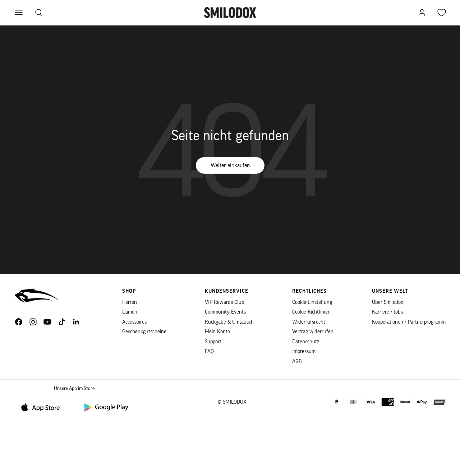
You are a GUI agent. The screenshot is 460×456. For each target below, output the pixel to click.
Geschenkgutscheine (144, 331)
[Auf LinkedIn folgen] (76, 322)
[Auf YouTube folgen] (47, 322)
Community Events (225, 312)
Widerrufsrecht (308, 322)
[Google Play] (105, 407)
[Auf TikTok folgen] (62, 322)
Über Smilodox (387, 302)
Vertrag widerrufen (313, 331)
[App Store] (43, 407)
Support (213, 341)
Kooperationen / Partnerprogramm (409, 322)
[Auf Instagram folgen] (33, 322)
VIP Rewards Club (224, 302)
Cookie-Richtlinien (311, 312)
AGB (297, 361)
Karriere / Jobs (387, 312)
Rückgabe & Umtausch (229, 322)
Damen (129, 312)
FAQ (209, 351)
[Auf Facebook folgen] (18, 322)
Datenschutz (305, 341)
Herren (129, 302)
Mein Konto (217, 331)
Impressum (304, 351)
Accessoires (134, 322)
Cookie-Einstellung (312, 302)
